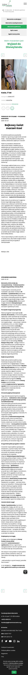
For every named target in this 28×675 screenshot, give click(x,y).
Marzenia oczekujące (14, 19)
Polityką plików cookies (16, 663)
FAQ (2, 657)
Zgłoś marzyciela (14, 34)
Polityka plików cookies (8, 650)
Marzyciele (9, 10)
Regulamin (4, 653)
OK (14, 672)
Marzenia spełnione (14, 27)
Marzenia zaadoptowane (14, 23)
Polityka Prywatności (7, 647)
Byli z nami (14, 30)
